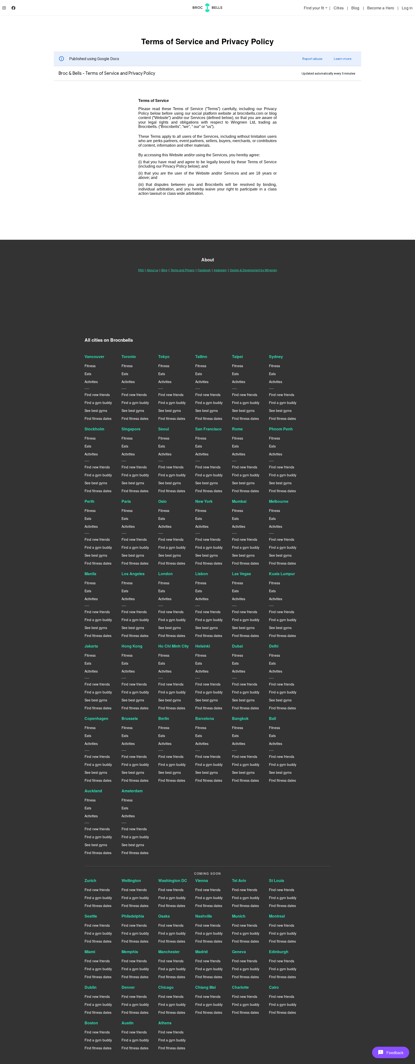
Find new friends (97, 394)
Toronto (129, 356)
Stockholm (94, 429)
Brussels (130, 718)
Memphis (130, 951)
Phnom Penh (281, 429)
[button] (390, 1052)
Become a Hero (381, 8)
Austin (128, 1023)
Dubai (237, 646)
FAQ (141, 270)
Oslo (162, 501)
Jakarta (91, 646)
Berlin (163, 718)
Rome (237, 429)
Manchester (169, 951)
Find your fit (316, 8)
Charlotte (240, 987)
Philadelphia (133, 916)
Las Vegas (241, 573)
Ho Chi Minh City (173, 646)
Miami (90, 951)
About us (152, 270)
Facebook (204, 270)
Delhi (273, 646)
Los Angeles (133, 573)
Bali (272, 718)
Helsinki (202, 646)
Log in (407, 8)
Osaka (164, 916)
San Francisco (208, 429)
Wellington (131, 880)
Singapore (131, 429)
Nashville (203, 916)
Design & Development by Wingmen (253, 270)
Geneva (239, 951)
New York (204, 501)
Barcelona (204, 718)
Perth (89, 501)
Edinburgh (278, 951)
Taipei (237, 356)
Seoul (163, 429)
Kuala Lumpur (282, 573)
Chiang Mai (205, 987)
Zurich (90, 880)
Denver (128, 987)
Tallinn (201, 356)
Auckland (93, 790)
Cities (339, 8)
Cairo (274, 987)
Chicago (166, 987)
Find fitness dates (98, 418)
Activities (91, 381)
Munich (238, 916)
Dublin (91, 987)
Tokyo (164, 356)
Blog (355, 8)
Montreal (277, 916)
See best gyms (96, 410)
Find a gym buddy (98, 402)
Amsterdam (132, 790)
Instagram (220, 270)
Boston (91, 1023)
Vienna (201, 880)
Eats (88, 373)
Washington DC (172, 880)
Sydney (276, 356)
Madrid (201, 951)
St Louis (276, 880)
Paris (126, 501)
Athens (164, 1023)
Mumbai (239, 501)
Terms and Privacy (183, 270)
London (165, 573)
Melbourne (278, 501)
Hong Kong (132, 646)
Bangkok (240, 718)
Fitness (90, 365)
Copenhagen (96, 718)
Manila (90, 573)
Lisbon (201, 573)
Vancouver (94, 356)
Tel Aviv (239, 880)
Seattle (91, 916)
